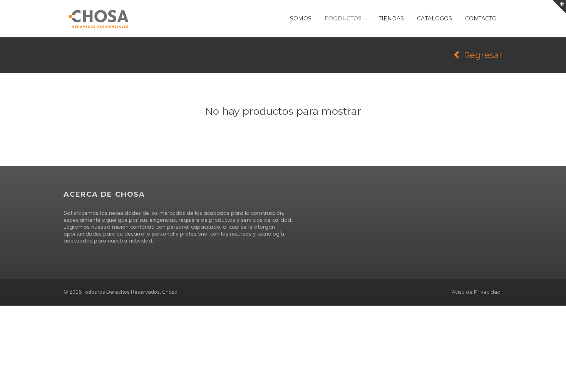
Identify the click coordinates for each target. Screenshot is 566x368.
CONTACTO (481, 18)
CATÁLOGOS (434, 18)
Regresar (481, 55)
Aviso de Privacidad (476, 292)
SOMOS (300, 18)
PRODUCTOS (343, 18)
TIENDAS (391, 18)
